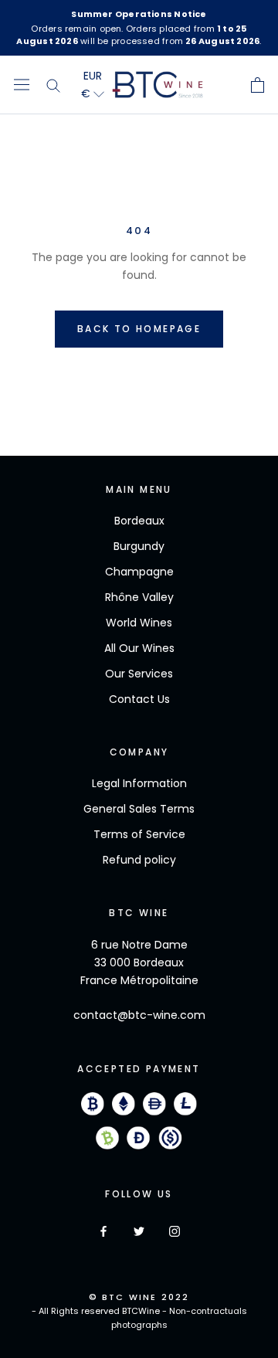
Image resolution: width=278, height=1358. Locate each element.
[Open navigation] (21, 85)
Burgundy (139, 546)
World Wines (139, 622)
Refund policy (139, 859)
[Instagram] (174, 1231)
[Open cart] (257, 85)
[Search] (53, 85)
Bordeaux (139, 520)
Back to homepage (139, 328)
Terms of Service (139, 834)
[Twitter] (139, 1231)
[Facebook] (103, 1231)
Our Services (139, 673)
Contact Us (139, 699)
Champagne (139, 571)
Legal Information (139, 783)
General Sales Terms (139, 808)
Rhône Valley (139, 597)
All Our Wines (139, 648)
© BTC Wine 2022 (139, 1297)
